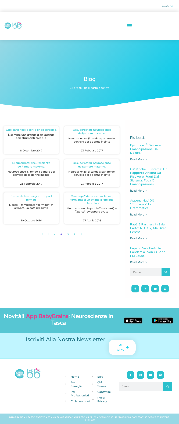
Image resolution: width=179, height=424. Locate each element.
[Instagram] (145, 288)
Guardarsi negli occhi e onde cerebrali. (31, 129)
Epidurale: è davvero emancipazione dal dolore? (145, 149)
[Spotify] (165, 288)
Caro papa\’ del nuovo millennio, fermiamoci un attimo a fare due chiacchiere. (91, 199)
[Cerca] (166, 272)
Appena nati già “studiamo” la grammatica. (142, 204)
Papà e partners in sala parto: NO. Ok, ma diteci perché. (148, 228)
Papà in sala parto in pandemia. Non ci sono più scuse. (147, 252)
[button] (129, 26)
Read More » (138, 159)
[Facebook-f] (135, 288)
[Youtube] (155, 288)
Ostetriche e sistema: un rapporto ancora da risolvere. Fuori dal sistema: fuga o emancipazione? (148, 176)
